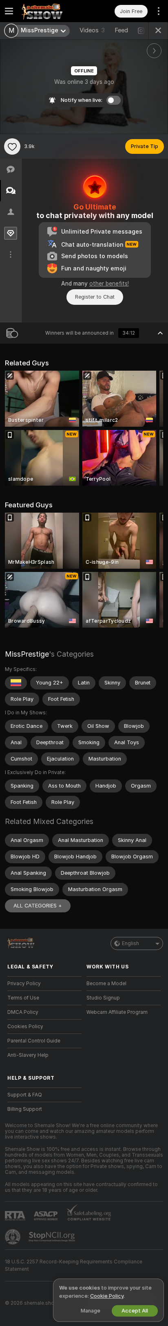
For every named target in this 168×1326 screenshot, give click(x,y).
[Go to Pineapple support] (13, 1237)
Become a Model (106, 983)
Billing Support (24, 1109)
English (130, 943)
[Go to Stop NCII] (53, 1237)
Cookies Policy (25, 1026)
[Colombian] (16, 682)
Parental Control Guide (33, 1041)
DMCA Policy (22, 1012)
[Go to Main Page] (51, 11)
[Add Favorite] (12, 146)
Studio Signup (103, 998)
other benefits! (109, 283)
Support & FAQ (24, 1095)
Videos (92, 30)
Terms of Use (23, 998)
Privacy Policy (24, 983)
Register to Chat (95, 297)
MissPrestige (27, 654)
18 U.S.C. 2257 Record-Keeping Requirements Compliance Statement (73, 1265)
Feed (121, 30)
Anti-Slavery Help (28, 1055)
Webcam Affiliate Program (117, 1012)
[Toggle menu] (9, 11)
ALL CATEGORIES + (37, 906)
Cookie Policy (107, 1296)
